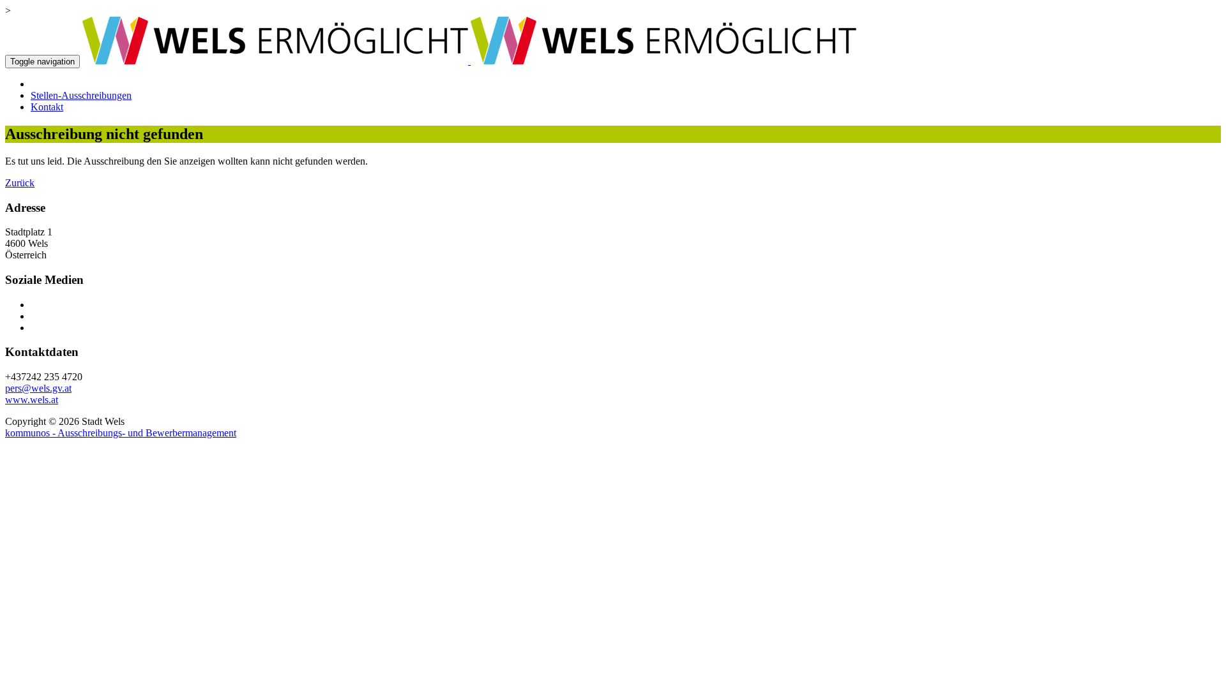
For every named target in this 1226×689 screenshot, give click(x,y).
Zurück (19, 182)
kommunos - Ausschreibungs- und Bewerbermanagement (120, 432)
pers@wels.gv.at (38, 388)
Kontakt (47, 106)
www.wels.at (31, 399)
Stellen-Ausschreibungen (81, 95)
